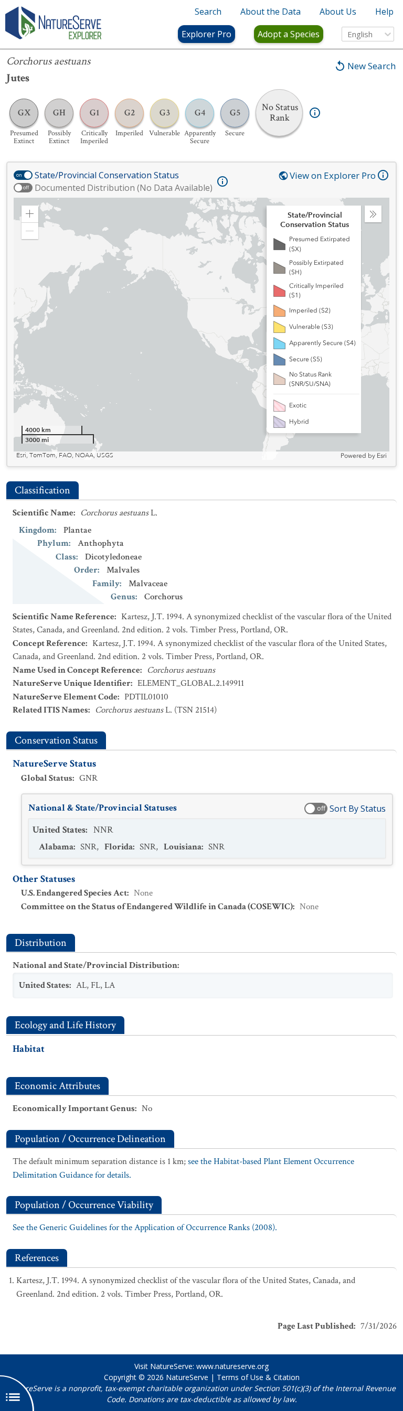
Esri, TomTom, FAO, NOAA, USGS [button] (64, 455)
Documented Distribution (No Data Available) (124, 187)
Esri (382, 455)
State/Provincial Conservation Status (107, 175)
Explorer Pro (206, 34)
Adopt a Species (289, 34)
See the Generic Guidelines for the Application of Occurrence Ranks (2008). (145, 1227)
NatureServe (187, 1377)
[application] (201, 329)
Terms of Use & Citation (258, 1377)
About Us (338, 11)
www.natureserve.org (232, 1366)
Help (384, 11)
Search (208, 11)
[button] (30, 214)
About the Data (270, 11)
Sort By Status (358, 808)
